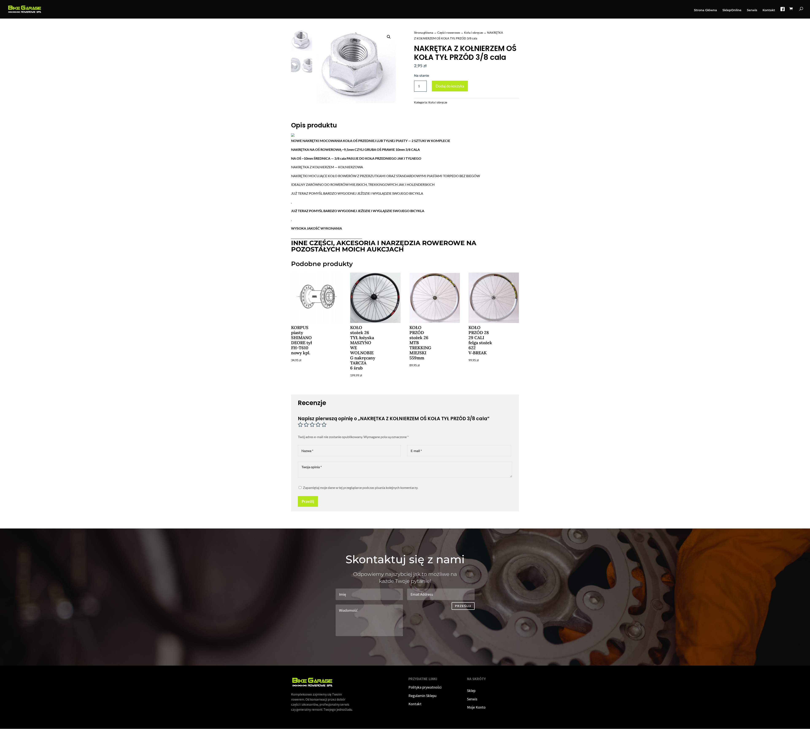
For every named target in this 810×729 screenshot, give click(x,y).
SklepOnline (731, 10)
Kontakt (769, 10)
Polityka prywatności (424, 687)
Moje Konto (476, 707)
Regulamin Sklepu (422, 695)
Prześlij (308, 501)
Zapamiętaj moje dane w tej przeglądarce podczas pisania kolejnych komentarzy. (360, 488)
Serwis (752, 10)
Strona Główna (705, 10)
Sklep (471, 690)
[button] (389, 37)
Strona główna (423, 32)
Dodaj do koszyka (450, 86)
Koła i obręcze (473, 32)
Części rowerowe (448, 32)
